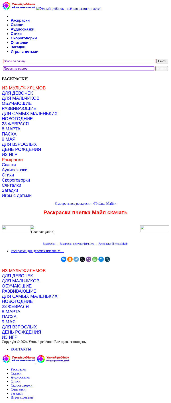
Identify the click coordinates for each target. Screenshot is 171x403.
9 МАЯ (8, 139)
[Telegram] (76, 259)
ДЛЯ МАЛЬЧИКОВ (20, 98)
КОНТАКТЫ (21, 349)
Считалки (19, 43)
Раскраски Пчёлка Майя (113, 243)
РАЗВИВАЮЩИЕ (19, 108)
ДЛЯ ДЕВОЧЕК (17, 93)
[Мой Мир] (101, 259)
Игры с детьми (24, 51)
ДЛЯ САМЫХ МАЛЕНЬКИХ (29, 113)
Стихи (16, 34)
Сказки (17, 25)
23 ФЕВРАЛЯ (15, 123)
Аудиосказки (22, 29)
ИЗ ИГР (9, 154)
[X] (82, 259)
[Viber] (88, 259)
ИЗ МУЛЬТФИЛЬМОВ (24, 87)
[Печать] (85, 227)
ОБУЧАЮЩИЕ (17, 103)
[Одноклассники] (70, 259)
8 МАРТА (11, 128)
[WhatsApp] (95, 259)
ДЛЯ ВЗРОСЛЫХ (19, 144)
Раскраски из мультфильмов (77, 243)
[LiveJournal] (107, 259)
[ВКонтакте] (63, 259)
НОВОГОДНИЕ (17, 118)
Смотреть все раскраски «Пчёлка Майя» (85, 203)
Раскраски (20, 20)
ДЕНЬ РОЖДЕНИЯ (21, 149)
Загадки (18, 47)
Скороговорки (24, 38)
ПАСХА (9, 134)
